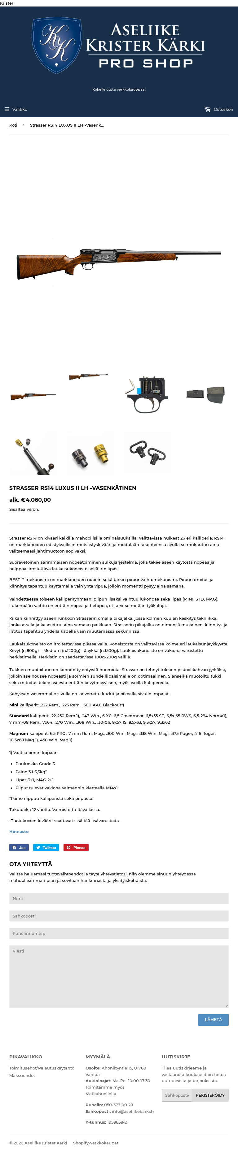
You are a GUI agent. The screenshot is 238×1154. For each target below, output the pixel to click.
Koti (13, 125)
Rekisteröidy (210, 1095)
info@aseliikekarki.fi (133, 1111)
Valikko (19, 109)
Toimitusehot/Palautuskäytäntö (41, 1067)
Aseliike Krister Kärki (45, 1142)
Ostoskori (223, 109)
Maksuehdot (22, 1075)
